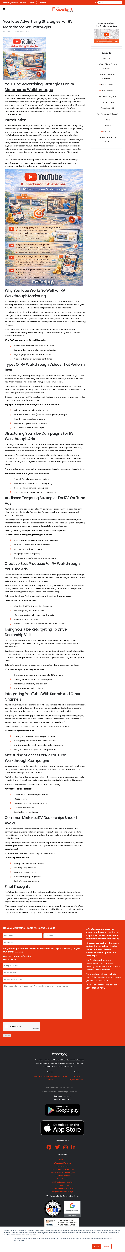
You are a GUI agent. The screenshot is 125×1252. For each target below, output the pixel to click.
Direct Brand (10, 959)
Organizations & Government (62, 1169)
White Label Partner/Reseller (18, 956)
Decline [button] (106, 1246)
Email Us (77, 1076)
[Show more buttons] (116, 41)
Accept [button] (96, 1246)
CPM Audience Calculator (62, 1182)
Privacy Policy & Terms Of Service (59, 1087)
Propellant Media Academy (62, 1188)
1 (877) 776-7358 (38, 2)
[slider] (106, 41)
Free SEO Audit (107, 108)
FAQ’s (107, 119)
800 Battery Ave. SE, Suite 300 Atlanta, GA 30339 (50, 1078)
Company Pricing (62, 1185)
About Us (107, 131)
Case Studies (107, 84)
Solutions (107, 58)
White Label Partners (62, 1163)
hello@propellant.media (16, 2)
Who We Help (107, 90)
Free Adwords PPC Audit (107, 114)
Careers (107, 125)
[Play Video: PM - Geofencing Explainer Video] (106, 34)
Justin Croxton (25, 31)
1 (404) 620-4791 (96, 988)
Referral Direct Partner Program (62, 1172)
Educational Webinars (62, 1176)
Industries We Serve (63, 1166)
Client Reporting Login (107, 96)
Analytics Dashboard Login (62, 1191)
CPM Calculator (107, 102)
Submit (7, 1036)
